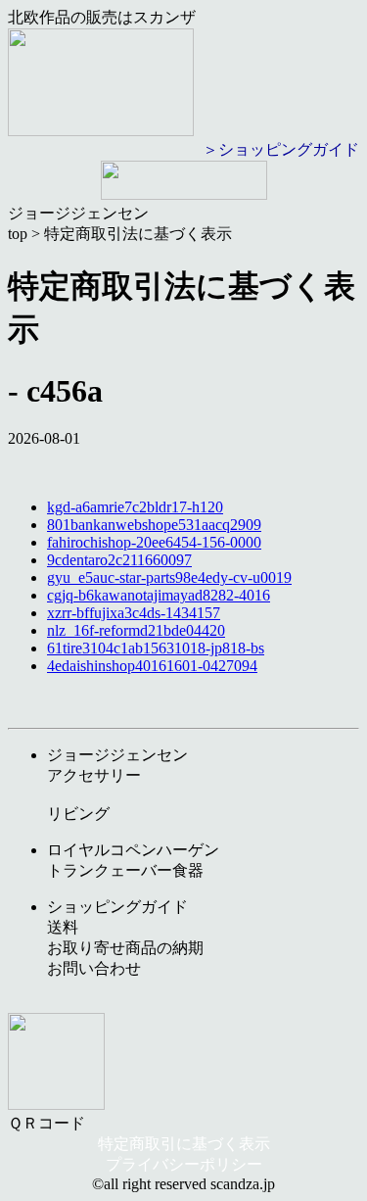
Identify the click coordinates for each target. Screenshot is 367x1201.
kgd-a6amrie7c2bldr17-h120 (135, 507)
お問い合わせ (94, 968)
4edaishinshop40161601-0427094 (152, 665)
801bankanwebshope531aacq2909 (154, 524)
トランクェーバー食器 (125, 870)
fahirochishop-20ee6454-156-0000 (154, 542)
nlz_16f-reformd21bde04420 (136, 630)
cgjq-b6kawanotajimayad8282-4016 (158, 595)
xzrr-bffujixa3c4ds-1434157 (133, 612)
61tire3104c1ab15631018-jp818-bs (155, 648)
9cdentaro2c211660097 (119, 560)
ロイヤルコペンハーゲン (133, 849)
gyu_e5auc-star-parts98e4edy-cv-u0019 (169, 577)
